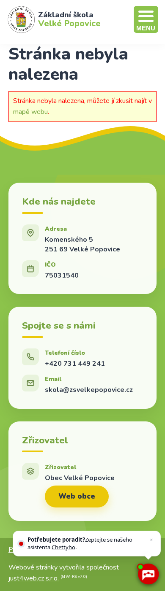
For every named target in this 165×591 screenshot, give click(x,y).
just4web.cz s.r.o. (33, 578)
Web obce (76, 496)
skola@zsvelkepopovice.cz (89, 389)
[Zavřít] (151, 539)
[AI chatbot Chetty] (148, 574)
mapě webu (30, 111)
